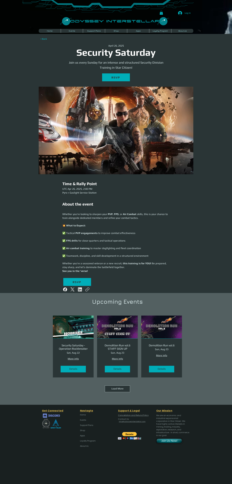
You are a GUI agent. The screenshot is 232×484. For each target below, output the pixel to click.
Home (83, 414)
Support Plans (86, 425)
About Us (84, 446)
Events (83, 420)
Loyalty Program (87, 440)
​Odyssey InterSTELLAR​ (114, 20)
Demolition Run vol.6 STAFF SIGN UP (117, 347)
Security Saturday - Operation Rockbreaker (73, 347)
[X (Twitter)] (72, 289)
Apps (82, 435)
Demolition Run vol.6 (162, 345)
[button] (161, 13)
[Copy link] (87, 289)
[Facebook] (65, 289)
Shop (82, 430)
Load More (117, 388)
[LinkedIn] (80, 289)
